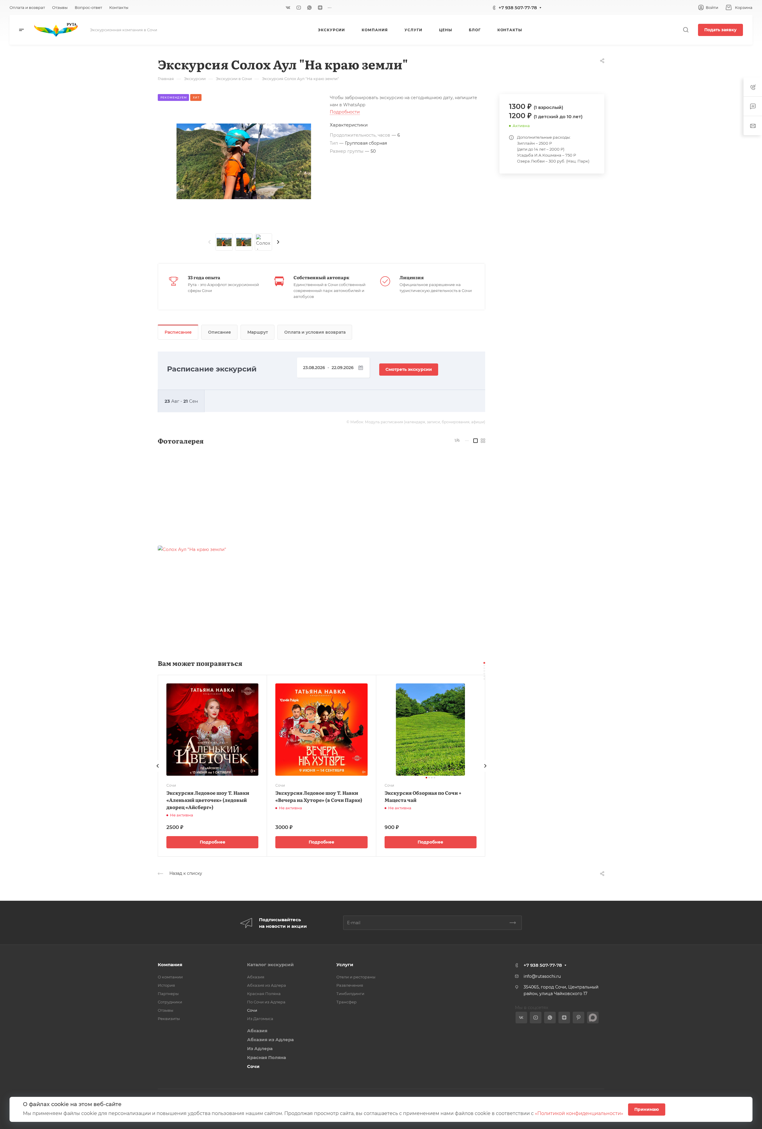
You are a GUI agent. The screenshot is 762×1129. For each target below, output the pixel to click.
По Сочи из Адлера (266, 1002)
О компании (170, 977)
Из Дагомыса (260, 1018)
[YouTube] (299, 7)
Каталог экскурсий (270, 964)
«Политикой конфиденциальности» (579, 1113)
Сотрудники (170, 1002)
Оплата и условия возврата (315, 332)
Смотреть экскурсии (408, 369)
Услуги (344, 964)
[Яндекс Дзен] (320, 7)
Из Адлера (260, 1048)
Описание (219, 332)
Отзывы (165, 1010)
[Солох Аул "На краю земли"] (244, 161)
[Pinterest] (578, 1017)
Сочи (252, 1010)
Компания (170, 964)
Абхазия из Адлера (266, 985)
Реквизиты (169, 1018)
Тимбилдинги (350, 993)
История (166, 985)
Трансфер (346, 1002)
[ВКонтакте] (288, 7)
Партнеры (168, 993)
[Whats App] (310, 7)
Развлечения (349, 985)
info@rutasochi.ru (542, 976)
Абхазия (255, 977)
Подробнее (212, 842)
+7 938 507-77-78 (518, 7)
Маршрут (257, 332)
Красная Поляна (264, 993)
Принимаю (646, 1109)
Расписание (178, 332)
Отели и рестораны (355, 977)
